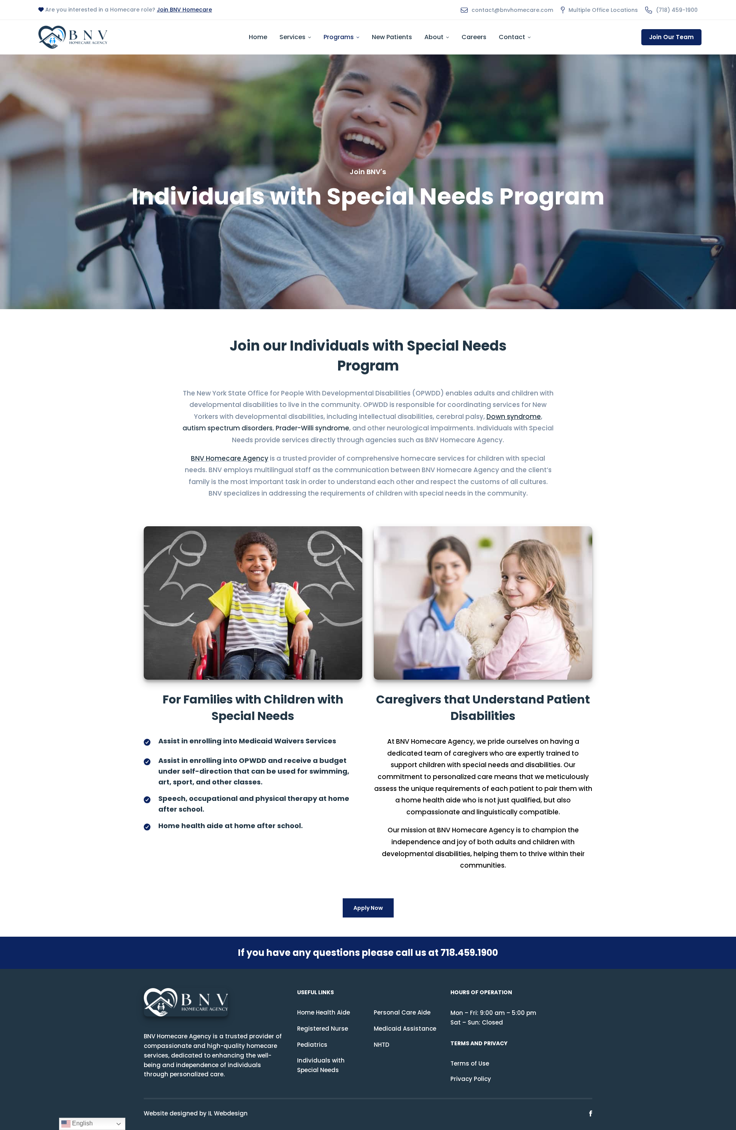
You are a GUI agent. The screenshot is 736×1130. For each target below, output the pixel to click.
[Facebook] (590, 1114)
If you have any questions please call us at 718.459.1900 (368, 952)
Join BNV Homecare (184, 9)
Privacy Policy (470, 1079)
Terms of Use (469, 1063)
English (82, 1123)
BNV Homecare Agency (229, 458)
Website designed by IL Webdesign (196, 1113)
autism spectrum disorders (227, 428)
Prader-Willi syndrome (312, 428)
